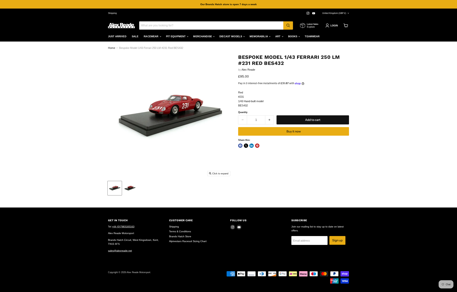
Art (278, 36)
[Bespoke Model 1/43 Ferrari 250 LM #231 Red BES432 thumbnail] (115, 188)
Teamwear (312, 36)
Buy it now (294, 131)
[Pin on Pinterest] (257, 146)
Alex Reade (248, 69)
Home (111, 47)
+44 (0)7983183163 (123, 226)
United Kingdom (334, 13)
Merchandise (203, 36)
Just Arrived (117, 36)
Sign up (337, 240)
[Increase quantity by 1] (269, 119)
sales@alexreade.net (120, 250)
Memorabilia (259, 36)
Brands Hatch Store (180, 236)
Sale (135, 36)
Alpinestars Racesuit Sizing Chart (188, 241)
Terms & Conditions (180, 231)
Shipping (112, 13)
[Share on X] (246, 146)
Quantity (242, 112)
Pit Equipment (176, 36)
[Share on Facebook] (240, 146)
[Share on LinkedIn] (251, 146)
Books (293, 36)
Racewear (151, 36)
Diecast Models (231, 36)
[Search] (288, 25)
